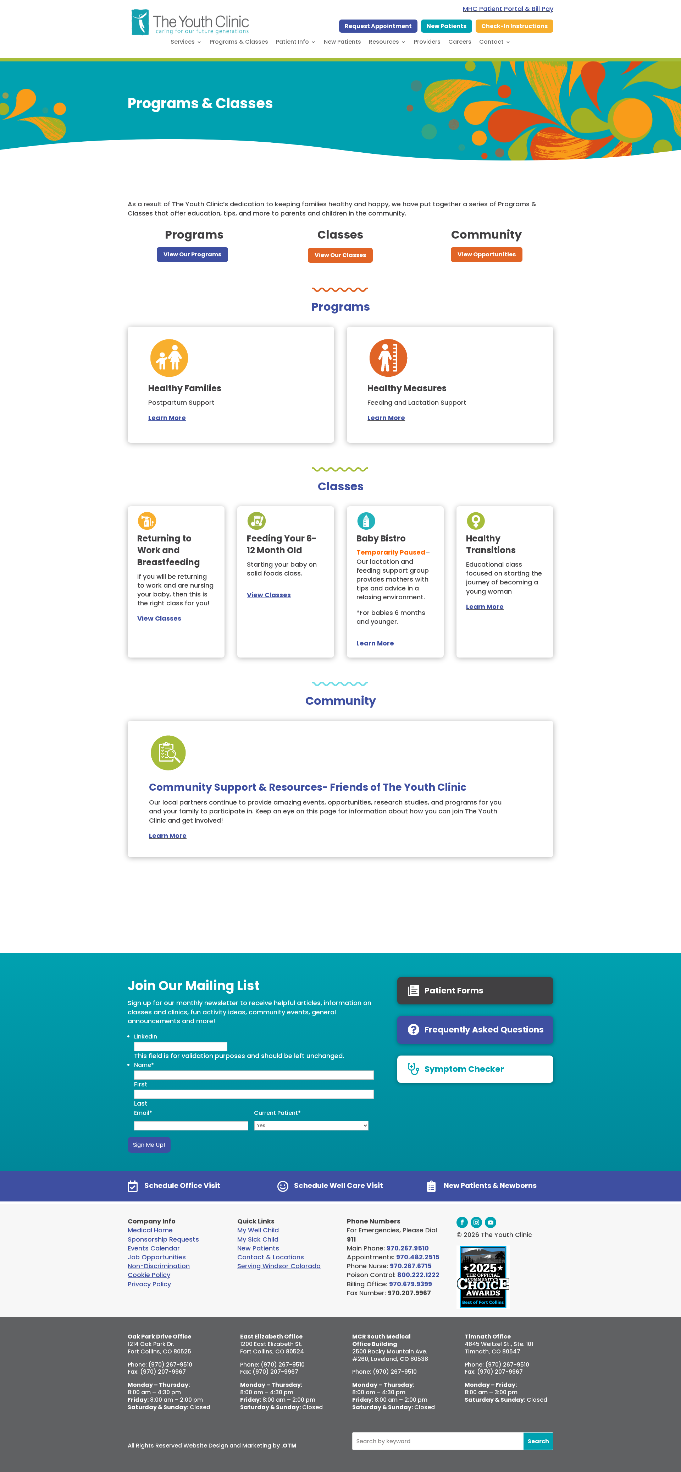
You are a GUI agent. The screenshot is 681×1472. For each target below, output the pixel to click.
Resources (384, 42)
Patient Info (292, 42)
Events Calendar (154, 1248)
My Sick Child (257, 1239)
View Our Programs (192, 254)
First (141, 1084)
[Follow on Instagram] (476, 1222)
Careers (459, 42)
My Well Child (258, 1230)
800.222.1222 (418, 1274)
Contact (491, 42)
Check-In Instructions (514, 26)
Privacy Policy (149, 1284)
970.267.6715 (411, 1265)
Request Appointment (378, 26)
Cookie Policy (149, 1274)
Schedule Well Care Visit (338, 1185)
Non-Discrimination (159, 1265)
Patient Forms (454, 990)
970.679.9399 (410, 1284)
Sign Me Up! (149, 1145)
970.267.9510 (408, 1248)
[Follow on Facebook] (462, 1222)
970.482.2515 (417, 1257)
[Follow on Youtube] (490, 1222)
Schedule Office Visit (182, 1185)
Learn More (386, 417)
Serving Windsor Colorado (279, 1265)
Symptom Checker (464, 1069)
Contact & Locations (270, 1257)
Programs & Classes (239, 42)
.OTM (289, 1445)
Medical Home (150, 1230)
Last (141, 1103)
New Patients (446, 26)
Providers (427, 42)
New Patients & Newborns (490, 1185)
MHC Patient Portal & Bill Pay (508, 8)
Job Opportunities (157, 1257)
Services (183, 42)
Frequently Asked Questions (484, 1029)
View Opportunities (487, 254)
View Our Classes (340, 255)
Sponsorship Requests (163, 1239)
